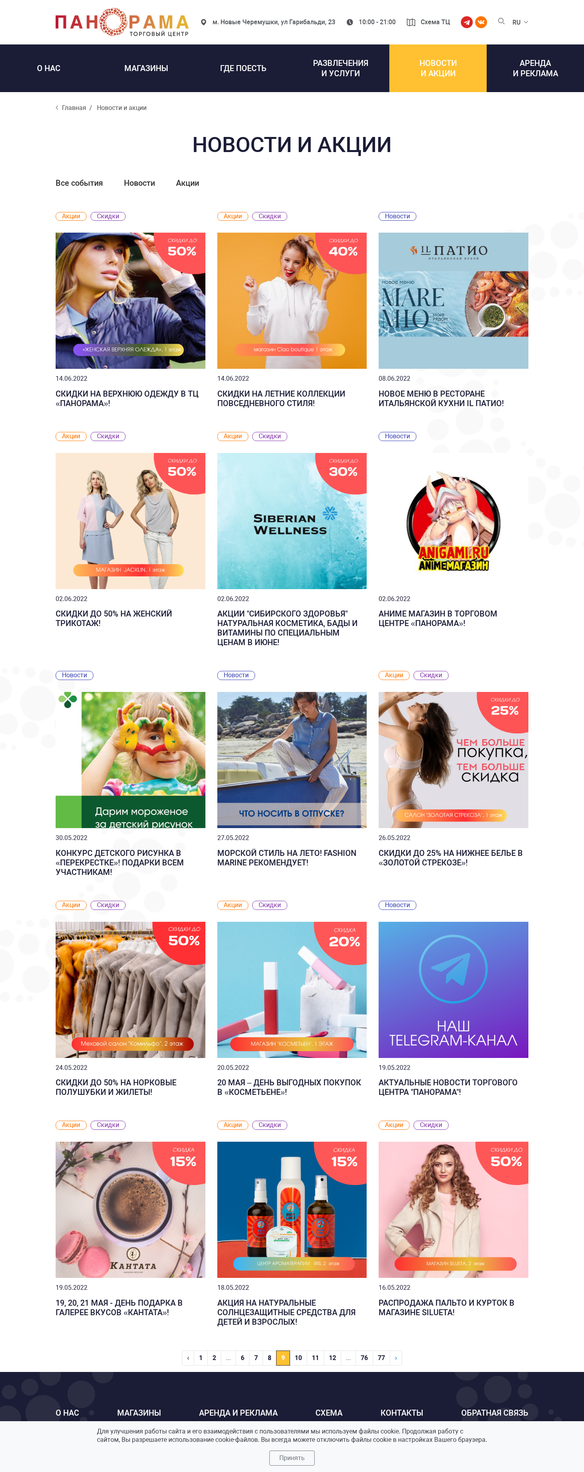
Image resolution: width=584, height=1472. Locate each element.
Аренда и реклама (238, 1413)
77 (381, 1358)
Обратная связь (494, 1413)
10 (298, 1358)
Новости (140, 183)
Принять (292, 1458)
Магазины (139, 1413)
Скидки (108, 216)
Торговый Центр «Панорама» (122, 22)
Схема (328, 1413)
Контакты (402, 1413)
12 (332, 1358)
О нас (67, 1413)
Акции (187, 183)
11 (315, 1358)
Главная (74, 108)
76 (364, 1358)
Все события (80, 183)
